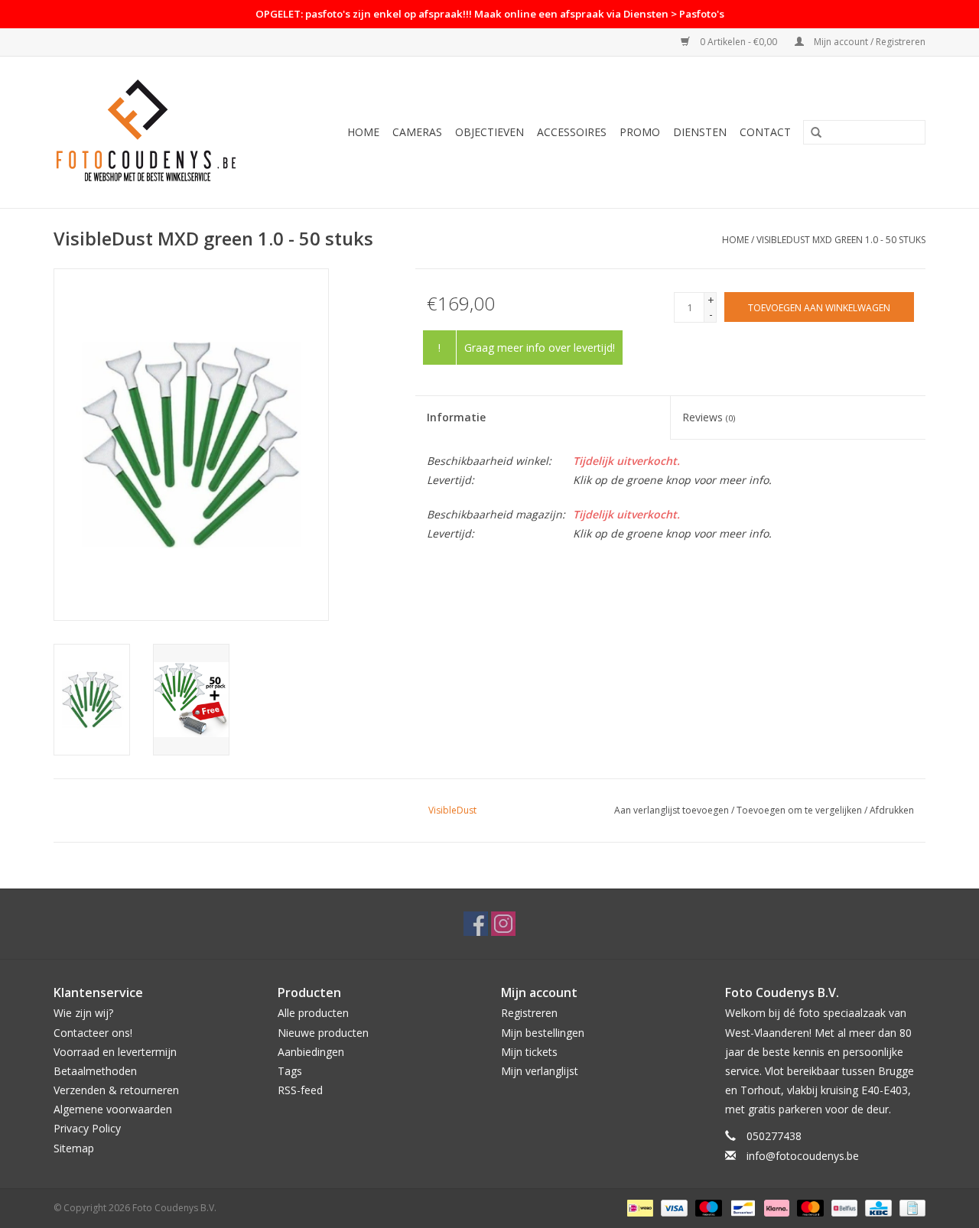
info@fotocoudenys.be (802, 1155)
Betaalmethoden (95, 1071)
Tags (290, 1071)
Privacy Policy (87, 1128)
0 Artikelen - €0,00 (738, 41)
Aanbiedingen (311, 1051)
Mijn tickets (529, 1051)
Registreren (529, 1012)
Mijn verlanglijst (539, 1071)
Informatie (456, 417)
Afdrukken (892, 810)
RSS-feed (300, 1090)
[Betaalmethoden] (638, 1206)
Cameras (417, 132)
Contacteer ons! (93, 1032)
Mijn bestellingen (542, 1032)
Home (363, 132)
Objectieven (489, 132)
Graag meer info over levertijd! (539, 347)
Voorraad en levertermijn (115, 1051)
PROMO (640, 132)
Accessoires (572, 132)
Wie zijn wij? (83, 1012)
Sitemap (74, 1148)
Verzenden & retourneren (116, 1090)
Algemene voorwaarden (113, 1109)
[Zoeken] (816, 133)
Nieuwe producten (323, 1032)
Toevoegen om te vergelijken (800, 810)
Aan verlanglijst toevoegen (671, 810)
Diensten (700, 132)
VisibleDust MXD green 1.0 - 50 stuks (840, 239)
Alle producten (313, 1012)
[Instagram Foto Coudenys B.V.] (503, 923)
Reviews (708, 417)
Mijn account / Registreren (868, 41)
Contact (765, 132)
